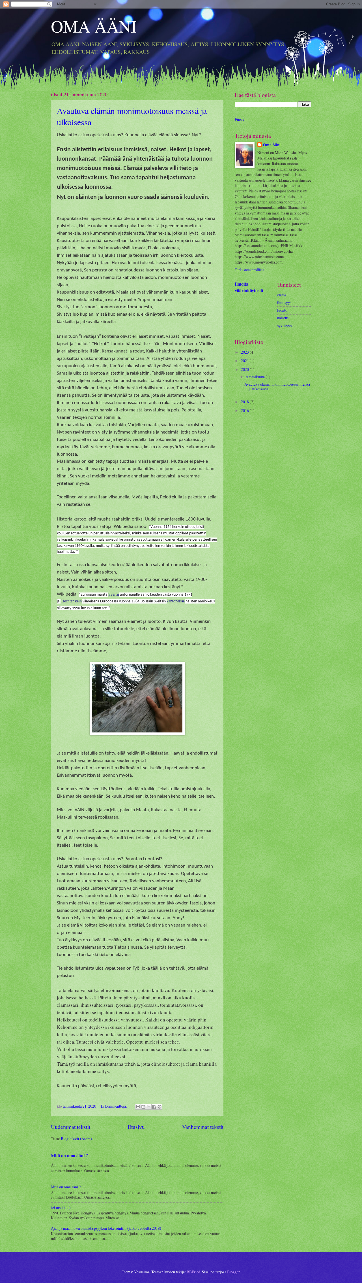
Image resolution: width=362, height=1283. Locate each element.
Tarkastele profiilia (249, 269)
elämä (281, 295)
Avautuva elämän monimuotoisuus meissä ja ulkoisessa (277, 386)
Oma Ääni (272, 145)
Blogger (233, 1271)
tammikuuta (256, 376)
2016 (245, 410)
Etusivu (136, 1126)
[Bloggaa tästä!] (143, 1107)
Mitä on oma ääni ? (69, 1155)
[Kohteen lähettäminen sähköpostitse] (138, 1107)
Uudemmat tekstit (70, 1126)
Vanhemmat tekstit (202, 1126)
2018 (245, 401)
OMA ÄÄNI (94, 26)
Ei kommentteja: (114, 1106)
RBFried (193, 1271)
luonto (282, 310)
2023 (245, 352)
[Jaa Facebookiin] (154, 1107)
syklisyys (284, 325)
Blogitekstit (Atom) (76, 1138)
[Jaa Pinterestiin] (159, 1107)
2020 (245, 369)
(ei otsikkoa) (61, 1207)
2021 (245, 360)
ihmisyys (284, 302)
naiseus (282, 317)
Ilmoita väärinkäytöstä (249, 287)
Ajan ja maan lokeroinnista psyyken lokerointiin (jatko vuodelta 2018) (106, 1228)
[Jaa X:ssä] (149, 1107)
